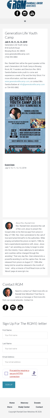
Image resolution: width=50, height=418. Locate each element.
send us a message (23, 297)
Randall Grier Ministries (25, 4)
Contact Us (28, 300)
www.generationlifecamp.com (17, 81)
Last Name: (7, 343)
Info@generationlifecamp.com (32, 84)
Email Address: (9, 357)
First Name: (7, 330)
